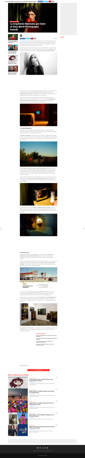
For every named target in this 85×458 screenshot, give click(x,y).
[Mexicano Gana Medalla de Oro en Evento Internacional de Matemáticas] (13, 39)
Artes (41, 450)
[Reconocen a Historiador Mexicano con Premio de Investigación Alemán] (13, 71)
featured (27, 365)
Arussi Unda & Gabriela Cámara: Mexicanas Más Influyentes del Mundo (12, 52)
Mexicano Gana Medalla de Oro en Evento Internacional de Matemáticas (13, 41)
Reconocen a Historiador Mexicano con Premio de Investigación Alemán (12, 73)
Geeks (44, 450)
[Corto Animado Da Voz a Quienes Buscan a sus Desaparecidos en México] (13, 60)
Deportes (38, 450)
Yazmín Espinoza (32, 382)
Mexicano (25, 34)
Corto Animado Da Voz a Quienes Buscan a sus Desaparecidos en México (12, 62)
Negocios (47, 450)
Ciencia (34, 450)
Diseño (51, 450)
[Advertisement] (38, 83)
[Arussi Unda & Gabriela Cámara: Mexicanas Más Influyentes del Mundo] (13, 50)
